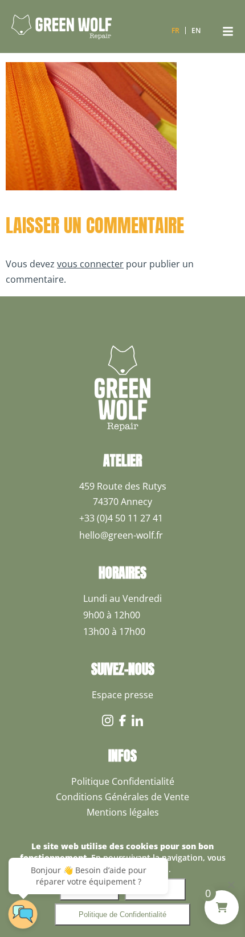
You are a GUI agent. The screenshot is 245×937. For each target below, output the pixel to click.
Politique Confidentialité (122, 781)
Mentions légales (123, 812)
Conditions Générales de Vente (122, 797)
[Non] (230, 884)
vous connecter (90, 264)
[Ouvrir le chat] (22, 914)
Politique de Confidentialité (122, 914)
